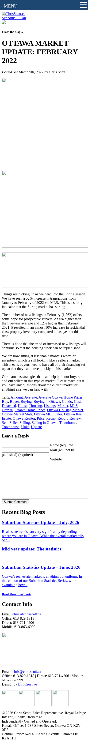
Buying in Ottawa (47, 401)
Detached (9, 406)
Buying (26, 401)
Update (36, 427)
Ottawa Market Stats (17, 414)
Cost (77, 401)
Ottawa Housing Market (65, 410)
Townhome (67, 423)
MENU (10, 5)
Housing (35, 406)
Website (56, 459)
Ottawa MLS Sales (48, 414)
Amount (17, 397)
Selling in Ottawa (44, 423)
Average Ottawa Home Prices (60, 397)
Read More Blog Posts (16, 594)
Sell (5, 423)
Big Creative (27, 684)
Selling (24, 423)
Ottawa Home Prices (30, 410)
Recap (51, 418)
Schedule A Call (14, 18)
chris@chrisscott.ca (26, 614)
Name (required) (62, 445)
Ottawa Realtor (24, 418)
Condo (67, 401)
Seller (13, 423)
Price (40, 418)
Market (62, 406)
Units (25, 427)
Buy (5, 401)
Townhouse (10, 427)
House (22, 406)
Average (30, 397)
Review (75, 418)
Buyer (14, 401)
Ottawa (7, 410)
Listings (50, 406)
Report (62, 418)
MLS (74, 406)
